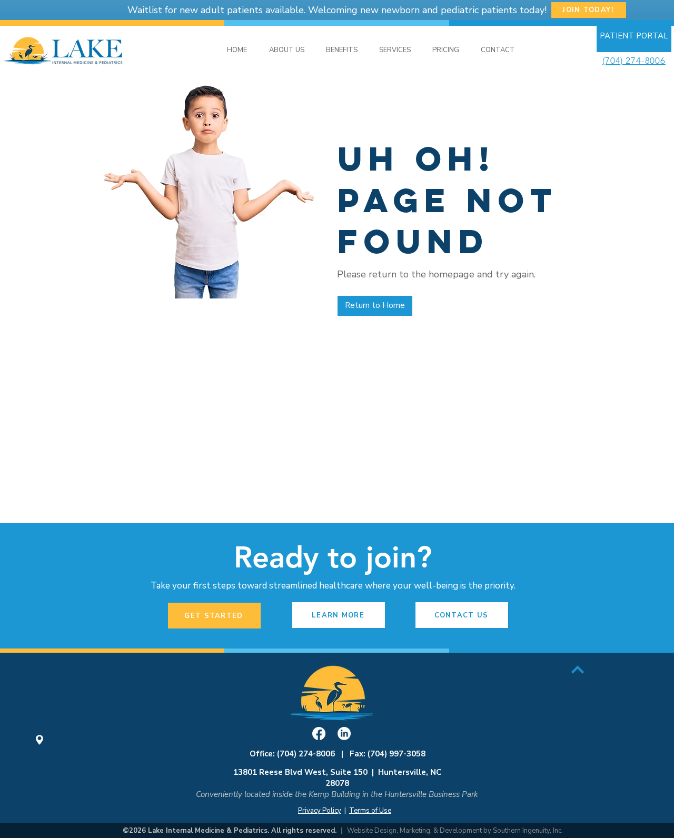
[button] (394, 50)
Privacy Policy (319, 810)
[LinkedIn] (344, 733)
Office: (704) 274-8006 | (300, 754)
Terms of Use (370, 810)
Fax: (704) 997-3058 (387, 754)
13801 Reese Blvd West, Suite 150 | (305, 772)
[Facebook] (318, 733)
